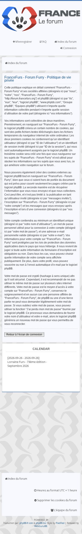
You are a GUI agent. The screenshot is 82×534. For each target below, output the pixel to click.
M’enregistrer (23, 42)
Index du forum (67, 42)
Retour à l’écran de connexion (24, 334)
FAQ (44, 42)
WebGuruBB (40, 526)
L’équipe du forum (65, 510)
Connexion (70, 48)
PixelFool (60, 523)
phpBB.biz (41, 523)
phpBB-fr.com (26, 523)
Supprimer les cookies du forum (57, 500)
